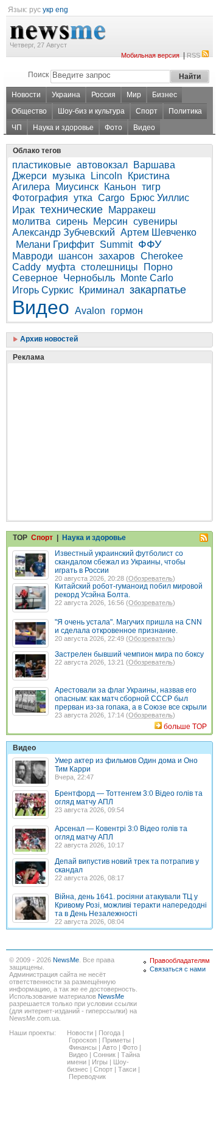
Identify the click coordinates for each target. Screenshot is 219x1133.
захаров (117, 256)
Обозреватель (150, 578)
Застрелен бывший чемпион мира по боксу (129, 654)
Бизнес (164, 95)
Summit (116, 244)
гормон (127, 311)
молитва (31, 221)
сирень (72, 221)
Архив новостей (48, 339)
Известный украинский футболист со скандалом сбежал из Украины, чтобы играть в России (120, 562)
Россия (103, 95)
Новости (26, 95)
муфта (60, 267)
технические (71, 210)
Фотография (40, 198)
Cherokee (162, 256)
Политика (185, 111)
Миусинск (77, 187)
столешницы (109, 267)
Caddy (26, 267)
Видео (144, 127)
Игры (100, 1062)
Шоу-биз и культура (91, 111)
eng (61, 9)
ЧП (17, 127)
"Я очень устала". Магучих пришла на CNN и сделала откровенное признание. (128, 626)
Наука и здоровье (63, 127)
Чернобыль (89, 278)
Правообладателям (180, 960)
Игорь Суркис (43, 290)
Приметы (116, 1040)
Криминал (101, 290)
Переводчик (87, 1076)
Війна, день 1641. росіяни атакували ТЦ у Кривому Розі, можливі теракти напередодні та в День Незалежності (131, 905)
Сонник (104, 1054)
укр (48, 9)
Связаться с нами (178, 969)
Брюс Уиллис (159, 198)
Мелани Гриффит (55, 244)
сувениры (155, 221)
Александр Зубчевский (63, 232)
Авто (109, 1047)
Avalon (90, 311)
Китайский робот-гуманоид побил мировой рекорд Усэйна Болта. (129, 590)
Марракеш (132, 210)
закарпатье (158, 290)
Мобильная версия (150, 55)
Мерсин (110, 221)
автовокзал (102, 165)
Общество (29, 111)
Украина (66, 95)
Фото (113, 127)
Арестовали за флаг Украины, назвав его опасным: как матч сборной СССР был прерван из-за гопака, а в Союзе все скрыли (131, 698)
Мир (134, 95)
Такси (127, 1069)
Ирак (23, 210)
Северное (35, 278)
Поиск (38, 74)
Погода (109, 1032)
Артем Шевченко (158, 232)
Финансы (83, 1047)
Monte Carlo (146, 278)
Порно (158, 267)
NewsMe (66, 960)
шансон (75, 256)
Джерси (29, 176)
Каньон (120, 187)
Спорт (147, 111)
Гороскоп (83, 1040)
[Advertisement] (103, 411)
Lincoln (106, 176)
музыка (68, 176)
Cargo (111, 198)
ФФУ (149, 244)
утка (83, 198)
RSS (193, 55)
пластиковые (41, 165)
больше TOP (185, 726)
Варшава (154, 165)
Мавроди (32, 256)
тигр (151, 187)
